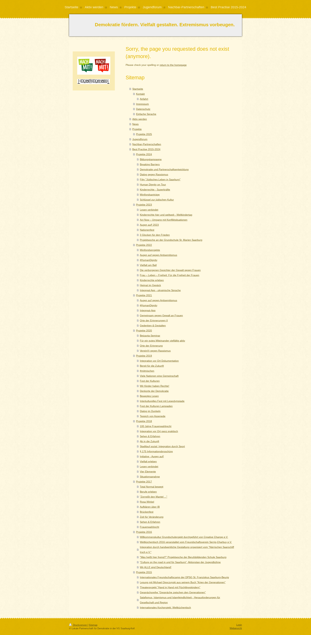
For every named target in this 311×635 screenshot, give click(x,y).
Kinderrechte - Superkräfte (155, 189)
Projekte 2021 (144, 295)
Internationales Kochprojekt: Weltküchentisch (165, 607)
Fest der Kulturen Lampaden (156, 406)
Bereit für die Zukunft (152, 365)
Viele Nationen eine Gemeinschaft (159, 375)
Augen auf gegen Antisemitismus (158, 255)
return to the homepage (173, 64)
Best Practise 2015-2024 (146, 149)
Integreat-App (148, 310)
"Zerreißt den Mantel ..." (153, 496)
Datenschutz (143, 109)
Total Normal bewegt (151, 486)
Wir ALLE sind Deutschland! (155, 567)
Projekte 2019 (144, 355)
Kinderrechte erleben (152, 280)
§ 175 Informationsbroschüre (156, 451)
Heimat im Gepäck (150, 285)
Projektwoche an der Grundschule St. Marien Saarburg (171, 239)
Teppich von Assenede (152, 416)
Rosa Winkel (147, 501)
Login (239, 624)
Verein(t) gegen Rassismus (155, 350)
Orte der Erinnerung (151, 345)
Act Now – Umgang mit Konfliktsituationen (163, 219)
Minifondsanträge (150, 194)
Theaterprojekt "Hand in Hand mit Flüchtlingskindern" (170, 587)
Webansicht (236, 628)
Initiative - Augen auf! (152, 456)
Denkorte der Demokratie (154, 391)
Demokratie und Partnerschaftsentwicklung (164, 169)
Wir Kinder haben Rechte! (154, 385)
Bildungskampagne (151, 159)
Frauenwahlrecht (149, 526)
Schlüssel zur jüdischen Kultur (157, 199)
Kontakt (140, 93)
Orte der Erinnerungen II (154, 320)
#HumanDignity (148, 260)
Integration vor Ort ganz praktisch (159, 431)
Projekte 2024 (144, 154)
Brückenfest (146, 511)
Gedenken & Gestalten (153, 325)
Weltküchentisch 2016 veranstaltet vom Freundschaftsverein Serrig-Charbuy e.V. (186, 542)
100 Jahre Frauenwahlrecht (155, 426)
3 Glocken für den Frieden (155, 234)
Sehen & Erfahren (150, 436)
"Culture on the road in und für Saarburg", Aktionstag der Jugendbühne (180, 562)
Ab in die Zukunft (149, 441)
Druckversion (79, 625)
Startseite (137, 88)
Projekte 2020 (144, 330)
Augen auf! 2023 (149, 224)
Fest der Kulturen (150, 380)
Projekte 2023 (144, 204)
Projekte (137, 129)
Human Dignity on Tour (153, 184)
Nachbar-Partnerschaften (146, 144)
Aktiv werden (139, 119)
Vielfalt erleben (148, 461)
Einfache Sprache (146, 114)
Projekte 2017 (144, 481)
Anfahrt (144, 98)
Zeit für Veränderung (151, 516)
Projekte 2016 (144, 532)
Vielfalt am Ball (148, 265)
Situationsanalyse (150, 476)
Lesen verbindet (149, 209)
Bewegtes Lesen (149, 396)
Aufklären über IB (150, 506)
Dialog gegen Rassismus (154, 174)
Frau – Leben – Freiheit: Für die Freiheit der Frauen (169, 275)
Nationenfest (147, 229)
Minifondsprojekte (150, 250)
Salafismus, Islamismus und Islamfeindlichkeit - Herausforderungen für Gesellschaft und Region (180, 600)
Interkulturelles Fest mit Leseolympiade (162, 401)
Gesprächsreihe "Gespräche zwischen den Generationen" (173, 592)
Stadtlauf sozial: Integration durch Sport (162, 446)
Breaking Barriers (150, 164)
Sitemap (93, 625)
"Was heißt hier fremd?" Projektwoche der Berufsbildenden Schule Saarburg (183, 557)
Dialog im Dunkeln (150, 411)
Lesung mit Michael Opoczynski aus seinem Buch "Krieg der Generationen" (183, 582)
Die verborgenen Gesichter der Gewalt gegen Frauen (170, 270)
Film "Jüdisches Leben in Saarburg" (160, 179)
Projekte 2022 (144, 244)
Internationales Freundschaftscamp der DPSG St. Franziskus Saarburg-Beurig (184, 577)
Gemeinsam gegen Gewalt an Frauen (161, 315)
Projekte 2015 (144, 572)
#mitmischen (147, 370)
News (135, 124)
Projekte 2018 (144, 421)
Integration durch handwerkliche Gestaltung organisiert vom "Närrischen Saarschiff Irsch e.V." (187, 550)
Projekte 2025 (144, 134)
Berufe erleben (148, 491)
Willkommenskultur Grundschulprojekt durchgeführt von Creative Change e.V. (184, 537)
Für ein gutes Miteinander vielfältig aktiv (162, 340)
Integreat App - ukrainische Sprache (160, 290)
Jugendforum (139, 139)
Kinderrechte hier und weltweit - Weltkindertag (166, 214)
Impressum (142, 104)
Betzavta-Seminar (150, 335)
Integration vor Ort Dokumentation (159, 360)
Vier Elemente (148, 471)
